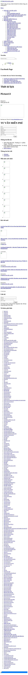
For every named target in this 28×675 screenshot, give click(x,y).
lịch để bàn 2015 (7, 471)
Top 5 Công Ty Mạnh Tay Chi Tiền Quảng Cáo (12, 648)
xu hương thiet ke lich (8, 657)
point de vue (6, 543)
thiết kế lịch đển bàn (7, 633)
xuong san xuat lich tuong (8, 662)
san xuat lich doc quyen (9, 559)
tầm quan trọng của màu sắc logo (10, 650)
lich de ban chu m (7, 394)
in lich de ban (6, 366)
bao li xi (6, 311)
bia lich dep (6, 312)
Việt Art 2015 (6, 654)
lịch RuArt (6, 446)
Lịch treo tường (10, 37)
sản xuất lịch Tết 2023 (8, 574)
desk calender (6, 346)
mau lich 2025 (7, 500)
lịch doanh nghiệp (8, 429)
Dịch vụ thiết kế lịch (9, 42)
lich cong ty (6, 386)
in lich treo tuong (7, 371)
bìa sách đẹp (6, 322)
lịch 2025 (6, 422)
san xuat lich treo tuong (9, 563)
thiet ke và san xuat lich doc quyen (10, 613)
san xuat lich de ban (8, 557)
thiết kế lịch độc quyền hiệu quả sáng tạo (14, 636)
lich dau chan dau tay (7, 387)
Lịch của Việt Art (7, 428)
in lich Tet (6, 369)
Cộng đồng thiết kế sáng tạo (11, 80)
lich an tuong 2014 (7, 383)
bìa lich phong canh (7, 321)
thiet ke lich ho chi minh (9, 599)
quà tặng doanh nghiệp (8, 550)
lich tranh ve (6, 410)
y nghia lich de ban (7, 665)
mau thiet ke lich (7, 504)
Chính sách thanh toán (12, 49)
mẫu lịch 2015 (6, 520)
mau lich (5, 497)
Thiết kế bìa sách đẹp (7, 619)
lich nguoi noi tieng (7, 405)
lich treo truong (6, 411)
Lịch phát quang (7, 444)
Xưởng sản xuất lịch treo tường (9, 664)
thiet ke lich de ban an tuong (9, 594)
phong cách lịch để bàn (8, 539)
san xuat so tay (7, 566)
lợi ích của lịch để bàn (8, 496)
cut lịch (5, 336)
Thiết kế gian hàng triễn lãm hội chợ (12, 82)
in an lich (5, 357)
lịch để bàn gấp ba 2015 (8, 479)
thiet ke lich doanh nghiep (9, 596)
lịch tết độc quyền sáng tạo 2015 (10, 465)
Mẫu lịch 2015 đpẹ (7, 521)
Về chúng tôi (7, 44)
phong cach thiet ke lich (8, 538)
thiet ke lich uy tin (8, 605)
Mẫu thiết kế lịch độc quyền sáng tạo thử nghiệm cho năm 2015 (15, 528)
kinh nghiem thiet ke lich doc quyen (10, 378)
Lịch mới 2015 (6, 443)
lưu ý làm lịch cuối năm (8, 417)
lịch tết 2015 (6, 464)
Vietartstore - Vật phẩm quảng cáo (12, 81)
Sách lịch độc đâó (7, 571)
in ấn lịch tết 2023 (7, 375)
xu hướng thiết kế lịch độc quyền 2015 (11, 659)
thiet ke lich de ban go (8, 595)
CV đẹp (5, 339)
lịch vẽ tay (6, 467)
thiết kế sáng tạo (7, 640)
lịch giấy (6, 437)
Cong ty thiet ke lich (9, 333)
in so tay (5, 373)
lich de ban (6, 390)
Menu (2, 8)
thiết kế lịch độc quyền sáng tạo (10, 637)
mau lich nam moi (7, 502)
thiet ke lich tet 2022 (8, 601)
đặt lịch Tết (6, 668)
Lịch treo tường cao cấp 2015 (9, 454)
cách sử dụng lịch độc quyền (10, 340)
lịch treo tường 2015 (8, 450)
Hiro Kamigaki (6, 353)
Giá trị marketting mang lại (13, 13)
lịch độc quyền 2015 (8, 486)
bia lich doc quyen (7, 315)
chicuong (6, 154)
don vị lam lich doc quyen (8, 348)
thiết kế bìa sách (7, 617)
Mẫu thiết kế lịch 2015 (12, 26)
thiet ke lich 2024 (7, 587)
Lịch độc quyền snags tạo (8, 492)
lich (4, 380)
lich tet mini (6, 408)
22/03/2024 (6, 155)
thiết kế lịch (7, 623)
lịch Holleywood (7, 440)
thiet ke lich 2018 (8, 584)
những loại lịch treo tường (8, 534)
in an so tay (6, 361)
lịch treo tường (7, 449)
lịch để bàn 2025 (7, 474)
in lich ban (6, 365)
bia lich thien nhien (7, 316)
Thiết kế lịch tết (7, 630)
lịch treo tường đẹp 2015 (8, 460)
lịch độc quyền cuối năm (8, 489)
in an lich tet (6, 358)
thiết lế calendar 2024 (8, 641)
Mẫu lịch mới (6, 523)
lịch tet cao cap (6, 447)
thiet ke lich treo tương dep (9, 602)
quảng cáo (5, 552)
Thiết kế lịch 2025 (8, 41)
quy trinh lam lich (7, 546)
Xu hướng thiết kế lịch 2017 (14, 28)
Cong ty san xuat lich (8, 332)
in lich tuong (6, 372)
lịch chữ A (6, 426)
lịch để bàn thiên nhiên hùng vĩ (9, 482)
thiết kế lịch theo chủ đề (8, 627)
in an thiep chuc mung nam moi (9, 362)
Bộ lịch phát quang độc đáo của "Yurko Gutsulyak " (13, 323)
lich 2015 (6, 382)
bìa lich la (5, 319)
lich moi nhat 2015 (7, 404)
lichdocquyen (7, 399)
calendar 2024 (6, 327)
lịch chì (5, 425)
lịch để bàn (6, 470)
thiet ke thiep (6, 609)
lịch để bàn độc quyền (8, 483)
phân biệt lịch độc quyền (8, 542)
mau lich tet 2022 (7, 503)
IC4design (6, 355)
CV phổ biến (6, 337)
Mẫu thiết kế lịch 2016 (12, 27)
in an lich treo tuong (8, 360)
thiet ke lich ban (7, 589)
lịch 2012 (5, 418)
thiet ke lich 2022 (8, 585)
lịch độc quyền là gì (8, 490)
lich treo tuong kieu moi (8, 412)
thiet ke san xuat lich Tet (8, 606)
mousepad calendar (7, 507)
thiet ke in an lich (7, 581)
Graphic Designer (7, 351)
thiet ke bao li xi (8, 575)
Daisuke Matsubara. (7, 344)
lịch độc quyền (7, 485)
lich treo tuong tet (7, 414)
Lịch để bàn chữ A (11, 35)
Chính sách (6, 45)
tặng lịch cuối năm (7, 651)
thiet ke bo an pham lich (8, 577)
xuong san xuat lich (7, 661)
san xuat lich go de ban (8, 560)
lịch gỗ (5, 439)
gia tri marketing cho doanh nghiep (10, 350)
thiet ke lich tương (8, 603)
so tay (5, 567)
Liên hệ (5, 52)
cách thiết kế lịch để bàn (8, 343)
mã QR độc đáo (6, 513)
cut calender (6, 334)
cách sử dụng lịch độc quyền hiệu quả (11, 341)
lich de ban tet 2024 (7, 397)
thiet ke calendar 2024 (8, 580)
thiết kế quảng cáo (7, 638)
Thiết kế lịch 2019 (11, 31)
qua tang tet (6, 545)
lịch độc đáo (6, 495)
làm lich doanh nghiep (8, 415)
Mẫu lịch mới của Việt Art (8, 524)
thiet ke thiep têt (7, 610)
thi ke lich (5, 614)
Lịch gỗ (9, 38)
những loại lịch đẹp (7, 535)
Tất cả (8, 12)
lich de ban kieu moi (7, 396)
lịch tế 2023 (6, 461)
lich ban (5, 385)
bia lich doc (6, 314)
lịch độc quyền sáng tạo (9, 493)
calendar (5, 326)
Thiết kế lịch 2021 (11, 34)
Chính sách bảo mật (12, 48)
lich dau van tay (6, 389)
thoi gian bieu (6, 644)
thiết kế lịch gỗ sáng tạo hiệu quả (11, 626)
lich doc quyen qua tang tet (9, 401)
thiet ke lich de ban (8, 592)
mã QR (5, 511)
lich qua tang (7, 407)
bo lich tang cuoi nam (8, 318)
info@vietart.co (7, 148)
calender (5, 330)
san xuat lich (7, 556)
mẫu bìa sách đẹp (7, 518)
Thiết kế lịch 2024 (11, 21)
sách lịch (5, 570)
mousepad (5, 506)
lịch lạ (5, 442)
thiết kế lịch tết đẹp (7, 631)
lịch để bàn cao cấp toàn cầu (9, 476)
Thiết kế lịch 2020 (11, 32)
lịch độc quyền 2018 (7, 488)
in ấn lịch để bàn (7, 376)
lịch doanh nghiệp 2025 (8, 431)
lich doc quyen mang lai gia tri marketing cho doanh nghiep (14, 400)
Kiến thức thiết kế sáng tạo (10, 19)
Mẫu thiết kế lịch (8, 20)
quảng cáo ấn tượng (7, 553)
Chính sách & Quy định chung (14, 46)
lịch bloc (5, 424)
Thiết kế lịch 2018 (11, 30)
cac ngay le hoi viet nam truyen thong (10, 325)
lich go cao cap (6, 403)
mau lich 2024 (6, 499)
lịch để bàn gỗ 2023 (7, 481)
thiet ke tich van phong (8, 612)
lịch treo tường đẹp (7, 458)
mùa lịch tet (6, 517)
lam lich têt (6, 379)
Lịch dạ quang (6, 436)
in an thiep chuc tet (7, 364)
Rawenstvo (6, 555)
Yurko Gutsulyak (7, 666)
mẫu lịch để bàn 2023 (8, 527)
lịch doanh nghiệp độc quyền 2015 (10, 433)
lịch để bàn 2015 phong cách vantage (10, 472)
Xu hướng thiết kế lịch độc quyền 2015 (16, 14)
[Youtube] (5, 64)
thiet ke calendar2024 (8, 578)
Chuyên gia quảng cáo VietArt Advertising (14, 78)
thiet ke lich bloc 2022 (8, 591)
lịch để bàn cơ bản (7, 478)
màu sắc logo (6, 510)
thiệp (5, 643)
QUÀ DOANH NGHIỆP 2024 (9, 549)
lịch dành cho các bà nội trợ (9, 435)
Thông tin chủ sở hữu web (13, 51)
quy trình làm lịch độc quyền (9, 548)
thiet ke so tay (7, 607)
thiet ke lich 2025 (7, 588)
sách (4, 568)
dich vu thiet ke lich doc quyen (10, 347)
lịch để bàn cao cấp (8, 475)
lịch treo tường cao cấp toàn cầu (9, 456)
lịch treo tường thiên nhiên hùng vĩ (10, 457)
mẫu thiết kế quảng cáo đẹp (9, 529)
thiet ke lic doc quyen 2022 (9, 582)
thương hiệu (6, 647)
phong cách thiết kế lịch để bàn (9, 541)
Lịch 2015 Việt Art (7, 421)
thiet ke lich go (7, 598)
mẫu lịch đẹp (6, 525)
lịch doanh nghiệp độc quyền (9, 432)
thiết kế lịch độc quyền (10, 634)
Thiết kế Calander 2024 (8, 620)
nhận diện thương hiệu (8, 532)
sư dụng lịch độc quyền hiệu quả (10, 573)
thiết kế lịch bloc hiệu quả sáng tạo (10, 624)
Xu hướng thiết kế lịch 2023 (14, 23)
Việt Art (5, 652)
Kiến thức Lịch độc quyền (10, 10)
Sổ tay (8, 39)
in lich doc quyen (7, 368)
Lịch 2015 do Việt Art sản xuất (9, 419)
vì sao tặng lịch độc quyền (8, 655)
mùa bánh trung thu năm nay (9, 514)
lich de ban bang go (7, 392)
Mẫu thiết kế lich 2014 (12, 24)
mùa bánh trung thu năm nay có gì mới (11, 516)
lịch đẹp (5, 468)
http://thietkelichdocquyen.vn (17, 119)
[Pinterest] (13, 64)
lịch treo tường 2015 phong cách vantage (11, 451)
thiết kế (5, 616)
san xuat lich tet (7, 562)
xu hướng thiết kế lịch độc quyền (10, 658)
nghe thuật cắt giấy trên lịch (9, 531)
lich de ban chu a (7, 393)
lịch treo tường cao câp (8, 453)
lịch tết (5, 463)
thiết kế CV (6, 621)
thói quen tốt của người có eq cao (10, 645)
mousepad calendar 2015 (8, 509)
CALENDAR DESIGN (8, 329)
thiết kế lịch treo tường (9, 629)
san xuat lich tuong (8, 564)
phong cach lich (6, 536)
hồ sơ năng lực (6, 354)
